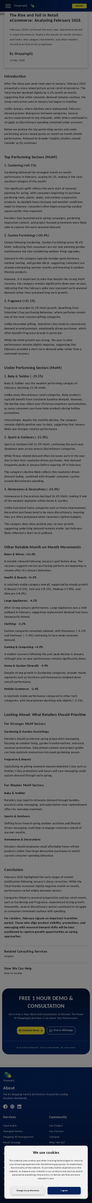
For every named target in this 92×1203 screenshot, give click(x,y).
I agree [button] (64, 1190)
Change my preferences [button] (27, 1190)
